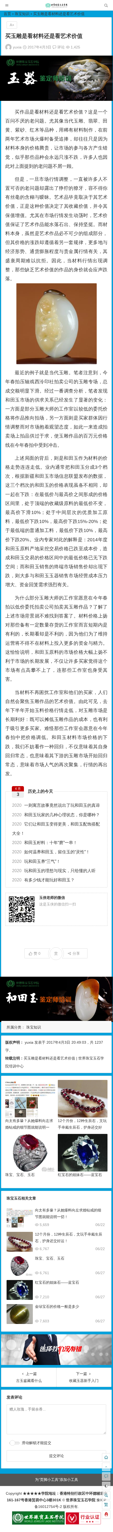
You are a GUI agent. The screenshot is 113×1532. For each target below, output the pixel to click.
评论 (60, 47)
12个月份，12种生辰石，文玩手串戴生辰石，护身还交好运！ (82, 1127)
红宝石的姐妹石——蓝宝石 (80, 1175)
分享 (76, 953)
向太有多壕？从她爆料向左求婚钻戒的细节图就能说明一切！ (29, 1127)
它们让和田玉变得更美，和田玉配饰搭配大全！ (56, 829)
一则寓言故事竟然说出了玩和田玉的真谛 (56, 805)
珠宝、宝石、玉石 (20, 1175)
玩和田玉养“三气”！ (36, 861)
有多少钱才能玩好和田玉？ (43, 880)
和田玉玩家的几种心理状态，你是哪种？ (56, 815)
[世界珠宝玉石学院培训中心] (56, 6)
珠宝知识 (22, 14)
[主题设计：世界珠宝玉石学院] (38, 1523)
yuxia (17, 47)
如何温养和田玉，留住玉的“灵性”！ (51, 852)
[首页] (106, 1457)
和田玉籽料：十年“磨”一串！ (44, 842)
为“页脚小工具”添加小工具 (56, 1479)
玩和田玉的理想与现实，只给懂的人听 (54, 870)
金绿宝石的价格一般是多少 (57, 1306)
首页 (7, 14)
